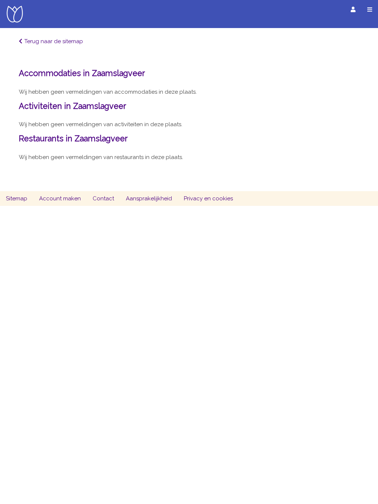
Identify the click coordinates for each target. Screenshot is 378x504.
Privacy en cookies (208, 198)
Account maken (60, 198)
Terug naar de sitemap (53, 41)
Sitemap (16, 198)
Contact (103, 198)
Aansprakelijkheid (149, 198)
